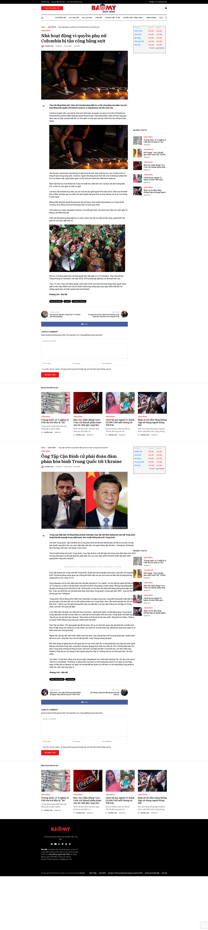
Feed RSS (102, 873)
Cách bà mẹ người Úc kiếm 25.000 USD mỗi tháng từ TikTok (153, 180)
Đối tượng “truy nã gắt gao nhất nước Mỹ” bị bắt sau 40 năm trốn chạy (154, 154)
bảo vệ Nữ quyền (56, 301)
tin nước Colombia (79, 301)
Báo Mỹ (82, 873)
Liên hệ (164, 873)
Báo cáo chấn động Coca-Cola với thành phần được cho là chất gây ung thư (155, 167)
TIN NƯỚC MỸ (148, 149)
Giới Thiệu (93, 873)
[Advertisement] (149, 92)
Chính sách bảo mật (152, 873)
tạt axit (67, 301)
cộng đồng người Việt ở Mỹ (59, 854)
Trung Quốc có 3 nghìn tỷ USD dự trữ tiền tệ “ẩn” (155, 141)
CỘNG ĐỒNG (52, 27)
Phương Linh (49, 46)
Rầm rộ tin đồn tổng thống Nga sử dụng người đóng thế (155, 192)
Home (43, 27)
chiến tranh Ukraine (57, 679)
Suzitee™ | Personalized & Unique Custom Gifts (125, 873)
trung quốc (70, 679)
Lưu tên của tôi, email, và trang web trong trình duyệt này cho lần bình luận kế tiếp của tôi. (77, 369)
